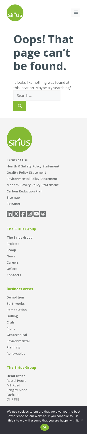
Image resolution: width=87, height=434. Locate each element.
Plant (11, 328)
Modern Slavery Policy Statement (33, 185)
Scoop (11, 250)
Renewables (16, 353)
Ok (45, 427)
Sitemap (13, 197)
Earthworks (16, 303)
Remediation (17, 310)
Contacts (14, 275)
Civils (10, 322)
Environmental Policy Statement (32, 179)
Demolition (15, 297)
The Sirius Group (20, 237)
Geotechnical (17, 335)
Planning (13, 347)
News (11, 256)
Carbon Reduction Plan (24, 191)
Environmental (18, 341)
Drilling (12, 316)
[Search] (19, 106)
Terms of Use (17, 160)
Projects (13, 244)
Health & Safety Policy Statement (33, 166)
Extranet (14, 204)
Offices (12, 269)
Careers (13, 262)
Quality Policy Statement (26, 172)
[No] (81, 420)
